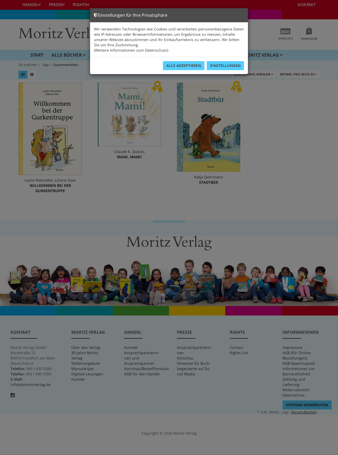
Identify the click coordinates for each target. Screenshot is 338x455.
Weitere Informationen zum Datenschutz (131, 50)
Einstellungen (225, 65)
